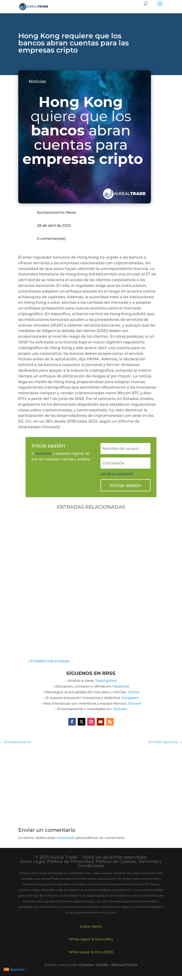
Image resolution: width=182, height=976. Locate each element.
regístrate (43, 453)
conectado (66, 838)
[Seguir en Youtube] (100, 722)
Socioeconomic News (56, 212)
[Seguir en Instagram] (91, 722)
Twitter (133, 692)
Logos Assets (91, 926)
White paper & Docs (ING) (91, 939)
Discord (134, 703)
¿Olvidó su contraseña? (116, 473)
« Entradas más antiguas (48, 661)
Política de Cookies (116, 861)
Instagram (130, 698)
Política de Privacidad (70, 861)
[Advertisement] (91, 783)
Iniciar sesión (125, 485)
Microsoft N (87, 622)
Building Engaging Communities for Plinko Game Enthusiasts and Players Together (86, 612)
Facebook (121, 686)
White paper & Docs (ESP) (91, 952)
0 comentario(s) (51, 238)
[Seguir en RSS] (110, 722)
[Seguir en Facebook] (72, 722)
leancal (46, 622)
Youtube (120, 709)
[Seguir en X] (81, 722)
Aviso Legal (32, 861)
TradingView (106, 680)
